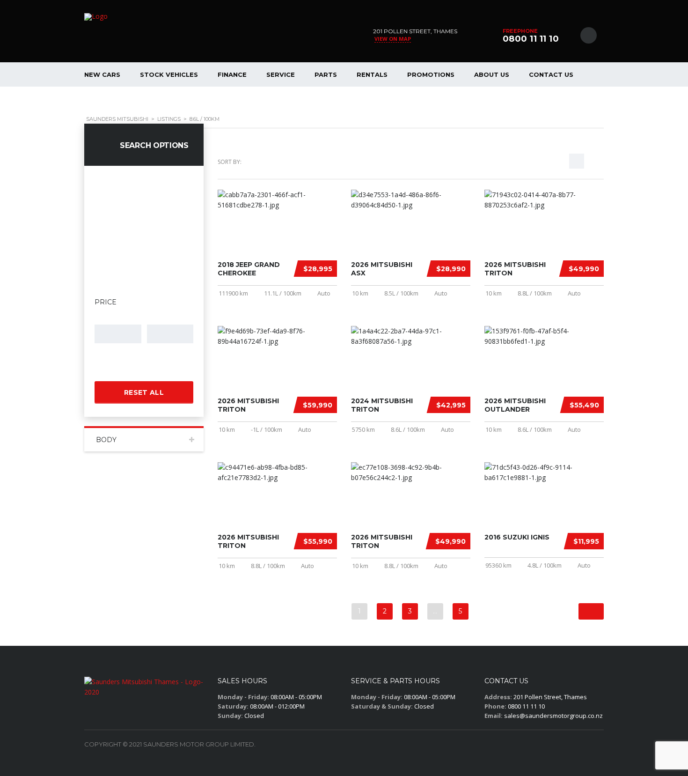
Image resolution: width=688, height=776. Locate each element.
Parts (326, 74)
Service (280, 74)
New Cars (102, 74)
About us (491, 74)
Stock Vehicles (169, 74)
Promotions (430, 74)
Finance (232, 74)
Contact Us (551, 74)
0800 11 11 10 (531, 39)
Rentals (372, 74)
